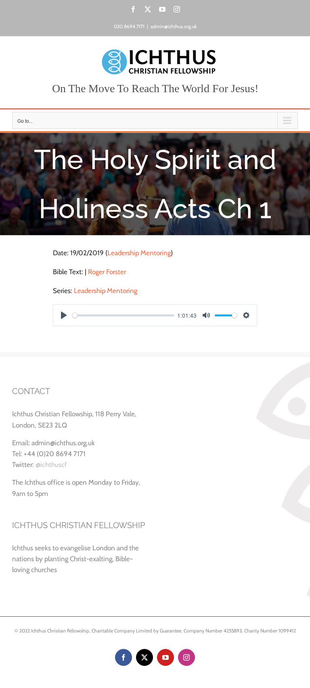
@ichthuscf (51, 465)
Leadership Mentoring (139, 253)
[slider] (123, 315)
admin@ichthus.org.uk (174, 26)
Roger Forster (107, 272)
